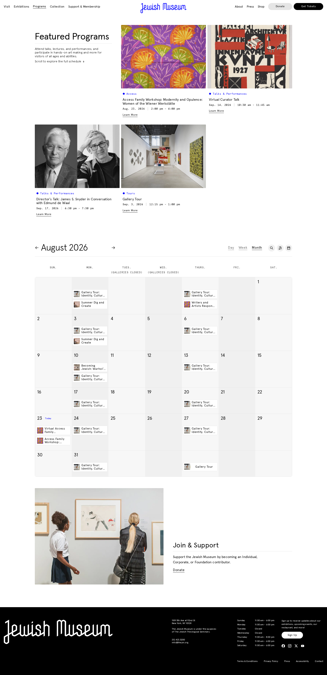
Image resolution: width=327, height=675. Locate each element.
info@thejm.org (180, 643)
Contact (319, 661)
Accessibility (302, 661)
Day (231, 247)
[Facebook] (283, 646)
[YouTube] (302, 646)
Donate (280, 6)
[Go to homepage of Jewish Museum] (163, 8)
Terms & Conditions (247, 661)
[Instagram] (289, 646)
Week (243, 247)
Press (287, 661)
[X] (296, 646)
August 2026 (64, 247)
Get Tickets (308, 6)
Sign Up (292, 635)
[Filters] (280, 248)
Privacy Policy (271, 661)
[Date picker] (288, 248)
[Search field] (271, 248)
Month (257, 247)
